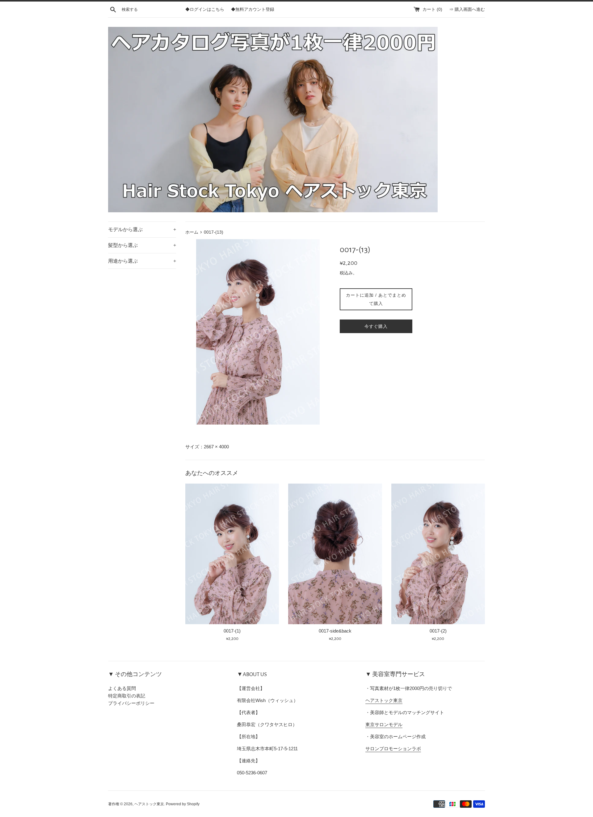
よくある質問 (122, 688)
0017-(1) (232, 630)
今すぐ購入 (376, 326)
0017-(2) (438, 630)
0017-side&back (335, 630)
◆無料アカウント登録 (252, 9)
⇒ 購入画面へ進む (467, 9)
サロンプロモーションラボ (393, 748)
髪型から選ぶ (142, 245)
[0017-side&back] (335, 554)
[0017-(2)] (438, 554)
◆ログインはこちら (204, 9)
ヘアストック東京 (383, 700)
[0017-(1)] (232, 554)
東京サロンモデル (383, 724)
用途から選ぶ (142, 261)
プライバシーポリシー (131, 703)
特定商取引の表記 (126, 695)
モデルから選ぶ (142, 229)
